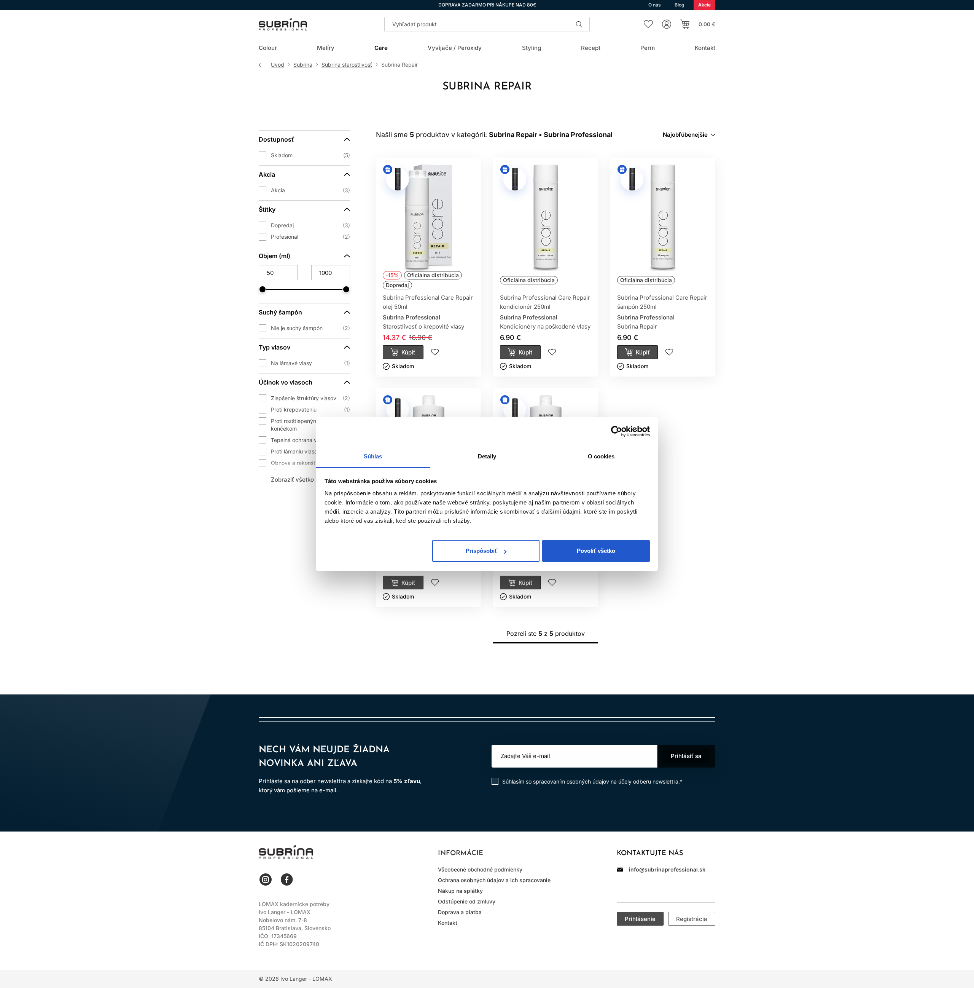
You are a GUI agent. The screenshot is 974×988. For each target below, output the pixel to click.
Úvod (277, 65)
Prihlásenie (640, 919)
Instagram (265, 879)
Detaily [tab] (487, 456)
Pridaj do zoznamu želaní (435, 352)
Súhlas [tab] (373, 456)
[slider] (262, 289)
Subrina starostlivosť (346, 65)
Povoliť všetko (596, 550)
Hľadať (579, 24)
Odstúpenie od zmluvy (466, 901)
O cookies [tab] (601, 456)
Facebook (287, 879)
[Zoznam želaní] (648, 24)
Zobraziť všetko (292, 480)
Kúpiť (408, 352)
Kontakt (447, 922)
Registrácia (691, 919)
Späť (263, 65)
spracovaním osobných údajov (571, 781)
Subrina (302, 65)
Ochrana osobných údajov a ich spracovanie (494, 880)
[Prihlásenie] (666, 24)
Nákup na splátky (460, 890)
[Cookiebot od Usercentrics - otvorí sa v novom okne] (616, 431)
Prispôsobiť (481, 550)
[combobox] (689, 134)
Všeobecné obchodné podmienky (480, 869)
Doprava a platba (460, 912)
